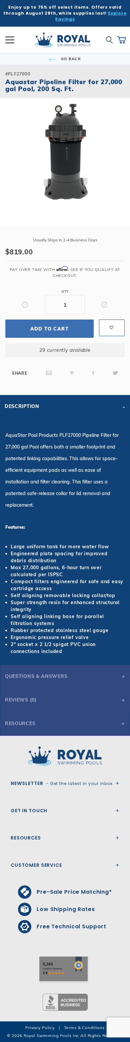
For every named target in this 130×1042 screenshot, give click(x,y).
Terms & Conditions (84, 1027)
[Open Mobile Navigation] (10, 40)
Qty (65, 291)
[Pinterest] (72, 373)
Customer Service (36, 865)
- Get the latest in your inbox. (62, 783)
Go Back (70, 59)
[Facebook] (93, 373)
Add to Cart (49, 329)
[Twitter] (115, 373)
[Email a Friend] (49, 373)
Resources (20, 723)
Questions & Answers (36, 676)
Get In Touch (29, 810)
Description (22, 406)
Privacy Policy (40, 1027)
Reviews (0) (21, 700)
